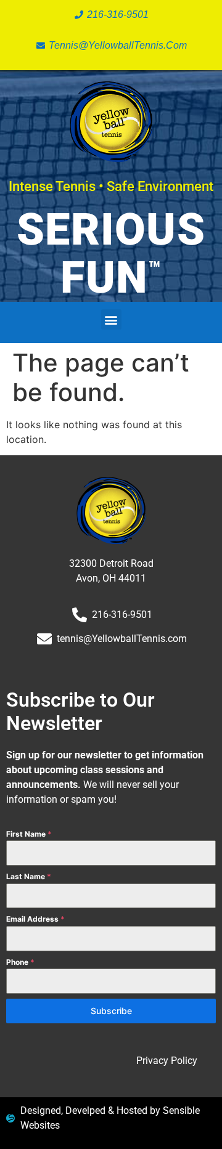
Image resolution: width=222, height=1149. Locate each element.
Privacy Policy (166, 1060)
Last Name (28, 876)
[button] (111, 319)
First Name (29, 833)
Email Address (35, 919)
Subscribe (111, 1010)
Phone (20, 962)
